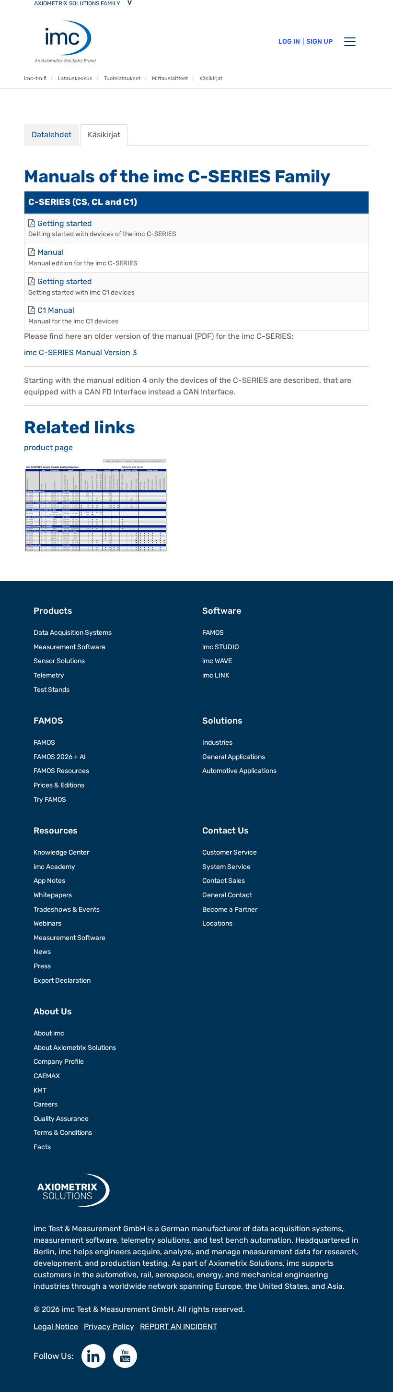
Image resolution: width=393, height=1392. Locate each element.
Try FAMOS (50, 800)
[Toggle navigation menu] (349, 41)
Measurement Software (69, 647)
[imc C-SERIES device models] (96, 504)
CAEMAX (47, 1076)
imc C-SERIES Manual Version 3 (80, 352)
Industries (217, 742)
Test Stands (51, 690)
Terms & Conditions (63, 1133)
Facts (42, 1147)
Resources (56, 830)
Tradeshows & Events (67, 909)
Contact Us (225, 830)
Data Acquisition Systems (73, 633)
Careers (46, 1104)
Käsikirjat (104, 134)
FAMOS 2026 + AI (60, 757)
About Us (53, 1011)
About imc (49, 1033)
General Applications (233, 757)
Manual (50, 252)
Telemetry (49, 675)
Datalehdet (51, 134)
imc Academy (54, 867)
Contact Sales (223, 881)
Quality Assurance (61, 1119)
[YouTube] (125, 1356)
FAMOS (213, 633)
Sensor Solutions (59, 661)
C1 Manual (55, 310)
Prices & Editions (59, 785)
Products (53, 611)
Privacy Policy (109, 1326)
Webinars (47, 923)
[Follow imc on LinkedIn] (93, 1356)
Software (221, 611)
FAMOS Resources (61, 771)
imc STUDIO (220, 647)
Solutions (222, 720)
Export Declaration (62, 980)
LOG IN (289, 41)
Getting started (64, 223)
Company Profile (59, 1062)
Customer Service (229, 852)
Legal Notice (56, 1326)
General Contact (227, 895)
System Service (226, 867)
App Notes (49, 881)
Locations (217, 923)
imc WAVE (217, 661)
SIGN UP (319, 41)
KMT (40, 1090)
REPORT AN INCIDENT (178, 1326)
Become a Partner (229, 909)
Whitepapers (53, 895)
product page (48, 447)
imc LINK (215, 675)
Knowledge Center (61, 852)
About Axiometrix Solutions (75, 1048)
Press (42, 966)
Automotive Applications (239, 771)
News (42, 952)
